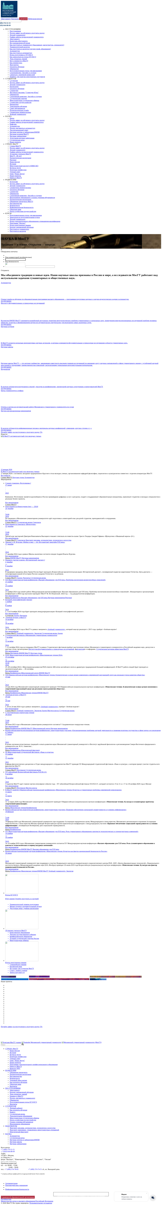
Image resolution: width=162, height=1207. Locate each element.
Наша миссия (15, 162)
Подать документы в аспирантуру (22, 128)
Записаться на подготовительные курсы (25, 217)
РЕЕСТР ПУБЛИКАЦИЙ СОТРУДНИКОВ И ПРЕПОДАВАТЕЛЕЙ (116, 977)
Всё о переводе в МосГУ (19, 61)
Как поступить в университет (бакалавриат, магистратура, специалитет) (37, 45)
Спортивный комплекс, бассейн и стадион (26, 96)
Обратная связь (15, 209)
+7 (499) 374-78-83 (11, 1169)
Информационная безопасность (22, 207)
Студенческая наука (17, 140)
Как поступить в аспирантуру (21, 53)
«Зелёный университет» (56, 629)
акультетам (80, 649)
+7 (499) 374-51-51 (8, 1149)
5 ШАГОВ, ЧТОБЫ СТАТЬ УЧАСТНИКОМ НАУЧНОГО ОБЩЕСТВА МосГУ (59, 979)
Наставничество (16, 203)
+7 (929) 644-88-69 (8, 1151)
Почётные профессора (18, 1057)
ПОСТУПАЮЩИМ (12, 1088)
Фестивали (14, 653)
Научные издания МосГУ (19, 134)
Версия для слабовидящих (14, 1180)
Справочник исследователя (39, 976)
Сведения (23, 19)
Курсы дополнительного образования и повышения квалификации (35, 221)
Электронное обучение (18, 106)
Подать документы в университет (22, 1098)
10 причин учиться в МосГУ (20, 154)
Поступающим (15, 31)
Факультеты (14, 65)
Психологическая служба (19, 110)
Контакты (15, 19)
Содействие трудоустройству (21, 102)
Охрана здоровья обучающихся (21, 1122)
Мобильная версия (35, 19)
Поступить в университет (19, 229)
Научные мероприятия (30, 558)
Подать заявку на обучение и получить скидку (27, 33)
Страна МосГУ (15, 146)
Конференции (15, 598)
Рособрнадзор (6, 1199)
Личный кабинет (16, 1108)
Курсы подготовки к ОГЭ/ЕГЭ (21, 55)
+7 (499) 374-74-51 (35, 1169)
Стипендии (14, 90)
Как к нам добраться (8, 1161)
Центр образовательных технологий (15, 979)
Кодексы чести (15, 168)
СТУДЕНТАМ (10, 1106)
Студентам (14, 81)
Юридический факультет (30, 750)
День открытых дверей (18, 59)
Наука (12, 118)
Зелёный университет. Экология (29, 633)
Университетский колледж (20, 47)
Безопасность (15, 205)
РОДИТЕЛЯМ (10, 1070)
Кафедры (13, 124)
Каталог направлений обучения (22, 227)
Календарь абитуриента (19, 41)
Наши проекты (15, 142)
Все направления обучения (20, 43)
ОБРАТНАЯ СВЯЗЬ (8, 1178)
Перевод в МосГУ (16, 1096)
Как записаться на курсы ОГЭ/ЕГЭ (23, 57)
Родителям (14, 182)
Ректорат (13, 160)
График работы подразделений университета (27, 37)
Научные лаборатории (18, 136)
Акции (20, 578)
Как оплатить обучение (18, 1082)
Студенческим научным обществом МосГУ (112, 649)
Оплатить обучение (17, 67)
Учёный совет (15, 1058)
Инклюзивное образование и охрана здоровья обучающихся (32, 197)
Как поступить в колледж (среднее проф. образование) (30, 49)
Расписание (14, 87)
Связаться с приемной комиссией (22, 75)
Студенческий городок (18, 98)
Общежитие (14, 69)
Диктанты (27, 578)
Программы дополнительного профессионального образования (34, 1064)
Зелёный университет (18, 114)
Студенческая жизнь (25, 522)
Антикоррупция (11, 1183)
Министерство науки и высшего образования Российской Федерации (27, 1201)
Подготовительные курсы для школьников (26, 71)
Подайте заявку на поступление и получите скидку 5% (21, 432)
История (13, 164)
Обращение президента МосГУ (21, 201)
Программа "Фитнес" (18, 223)
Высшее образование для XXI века (34, 598)
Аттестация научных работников (22, 138)
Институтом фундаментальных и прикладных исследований (51, 649)
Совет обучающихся (17, 108)
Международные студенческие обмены (24, 100)
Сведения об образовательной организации (17, 1197)
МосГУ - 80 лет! (16, 156)
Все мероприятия (11, 502)
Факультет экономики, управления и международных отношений (34, 1130)
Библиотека (14, 104)
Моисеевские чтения (29, 693)
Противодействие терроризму (16, 1185)
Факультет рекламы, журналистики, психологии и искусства (48, 540)
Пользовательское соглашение (40, 1203)
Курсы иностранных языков (20, 225)
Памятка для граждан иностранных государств (27, 77)
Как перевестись (16, 63)
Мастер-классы (53, 711)
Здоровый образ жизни (18, 1080)
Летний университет (17, 35)
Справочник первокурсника (20, 112)
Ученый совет (15, 172)
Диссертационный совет (19, 130)
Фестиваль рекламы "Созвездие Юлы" (24, 92)
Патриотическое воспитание (20, 158)
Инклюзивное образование (20, 1124)
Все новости (5, 475)
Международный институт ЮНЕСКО (24, 166)
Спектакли (37, 522)
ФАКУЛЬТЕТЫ (11, 1126)
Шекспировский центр (30, 673)
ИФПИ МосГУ (16, 558)
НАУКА (8, 1134)
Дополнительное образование (21, 1116)
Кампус (12, 1112)
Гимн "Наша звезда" (17, 174)
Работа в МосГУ (16, 178)
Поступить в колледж (18, 231)
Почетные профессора (18, 170)
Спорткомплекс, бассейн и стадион (23, 73)
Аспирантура (15, 51)
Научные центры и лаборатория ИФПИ (25, 132)
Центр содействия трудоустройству (23, 211)
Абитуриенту (6, 19)
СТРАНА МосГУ (11, 1049)
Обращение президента (18, 1072)
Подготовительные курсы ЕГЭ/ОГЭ (23, 1102)
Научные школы (16, 1142)
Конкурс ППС (15, 1068)
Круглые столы (18, 477)
